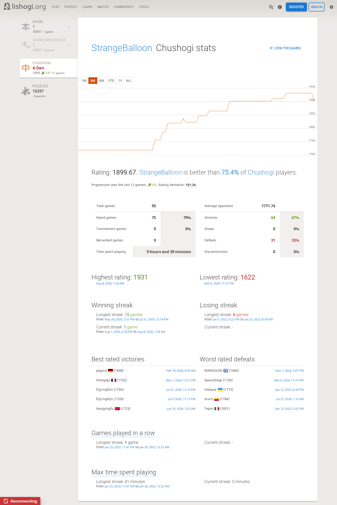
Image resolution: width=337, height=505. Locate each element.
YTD (111, 80)
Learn (87, 7)
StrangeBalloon (121, 48)
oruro (208, 399)
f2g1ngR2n (104, 389)
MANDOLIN (213, 370)
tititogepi (103, 380)
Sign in (316, 7)
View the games (288, 48)
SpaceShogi (213, 380)
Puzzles (70, 7)
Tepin (208, 408)
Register (296, 7)
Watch (103, 7)
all (128, 80)
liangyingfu (105, 408)
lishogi (29, 6)
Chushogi (261, 172)
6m (101, 80)
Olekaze (210, 389)
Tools (144, 7)
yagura (101, 370)
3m (92, 80)
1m (84, 80)
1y (120, 80)
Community (123, 7)
